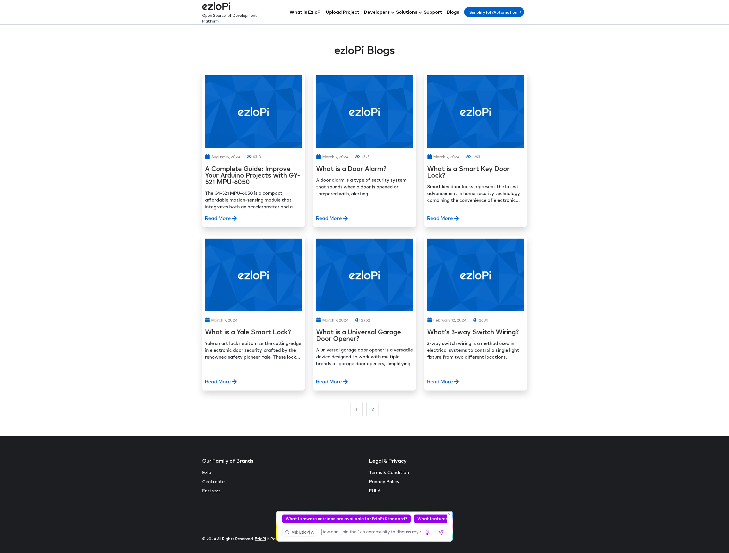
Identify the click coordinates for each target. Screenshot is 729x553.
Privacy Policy (384, 481)
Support (433, 12)
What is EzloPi (306, 12)
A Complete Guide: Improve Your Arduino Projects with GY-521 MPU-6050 (252, 175)
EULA (375, 490)
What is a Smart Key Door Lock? (468, 172)
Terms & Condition (389, 472)
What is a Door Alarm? (353, 168)
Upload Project (342, 12)
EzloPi (260, 538)
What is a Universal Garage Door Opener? (358, 335)
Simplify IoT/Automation (493, 12)
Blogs (453, 12)
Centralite (213, 481)
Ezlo (206, 472)
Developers (377, 12)
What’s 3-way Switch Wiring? (473, 332)
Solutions (406, 12)
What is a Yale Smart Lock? (249, 332)
